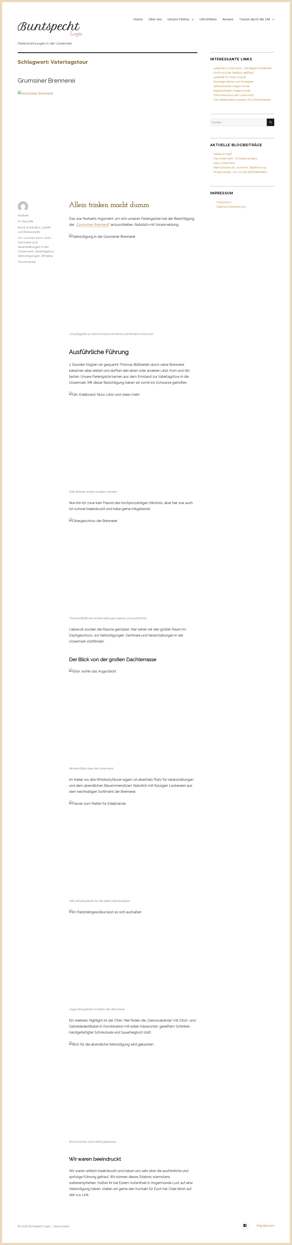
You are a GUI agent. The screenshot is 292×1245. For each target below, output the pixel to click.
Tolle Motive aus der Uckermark (234, 95)
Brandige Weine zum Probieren (234, 81)
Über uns (155, 19)
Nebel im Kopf (223, 154)
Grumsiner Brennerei (46, 80)
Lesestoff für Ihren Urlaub (230, 77)
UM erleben (208, 19)
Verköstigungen (29, 255)
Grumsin (29, 237)
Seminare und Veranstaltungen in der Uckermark (33, 247)
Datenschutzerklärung (231, 206)
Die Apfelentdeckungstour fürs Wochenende (242, 99)
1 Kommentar (27, 261)
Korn (39, 237)
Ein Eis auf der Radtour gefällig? (234, 72)
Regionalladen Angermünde (232, 90)
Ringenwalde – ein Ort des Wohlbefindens (240, 172)
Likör (47, 237)
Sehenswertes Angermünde (231, 86)
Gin (20, 237)
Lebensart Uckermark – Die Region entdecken (243, 68)
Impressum (224, 202)
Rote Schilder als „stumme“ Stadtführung (240, 167)
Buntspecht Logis (39, 1226)
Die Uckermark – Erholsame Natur (236, 158)
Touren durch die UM (254, 19)
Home (138, 19)
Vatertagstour (44, 251)
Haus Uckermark (224, 163)
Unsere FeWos (178, 19)
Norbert (23, 215)
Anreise (227, 19)
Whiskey (47, 255)
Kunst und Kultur (29, 227)
